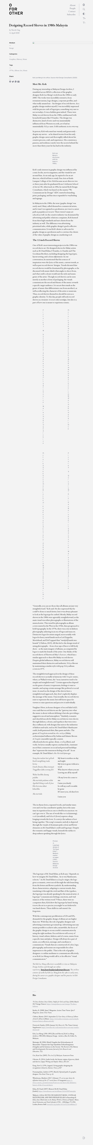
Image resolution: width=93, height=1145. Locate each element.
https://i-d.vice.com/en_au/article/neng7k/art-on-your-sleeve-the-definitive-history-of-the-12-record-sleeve (54, 1082)
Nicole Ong (15, 30)
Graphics (12, 59)
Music (25, 59)
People (72, 8)
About (72, 5)
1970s (11, 70)
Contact (71, 11)
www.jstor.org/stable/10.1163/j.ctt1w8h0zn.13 (62, 1104)
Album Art (18, 70)
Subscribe (71, 14)
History (19, 59)
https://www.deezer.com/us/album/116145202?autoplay (57, 1091)
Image (11, 48)
